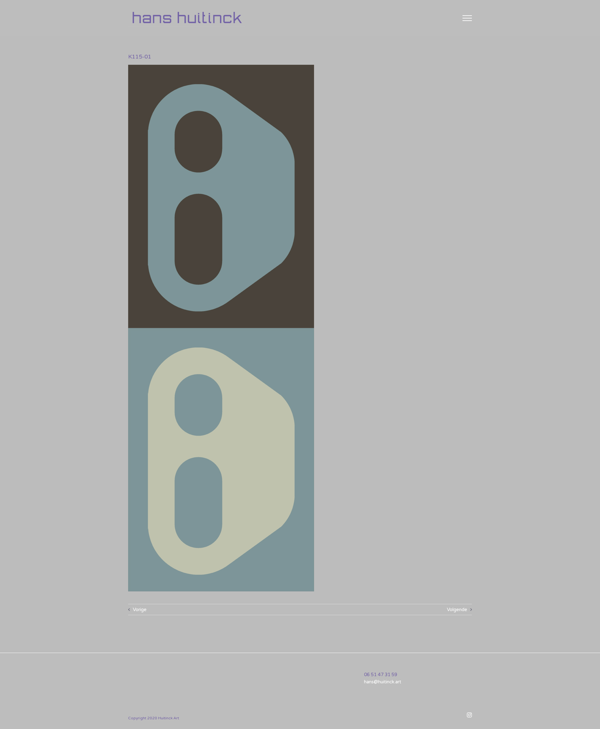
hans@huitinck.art (382, 682)
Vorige (140, 609)
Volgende (457, 609)
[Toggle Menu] (467, 18)
